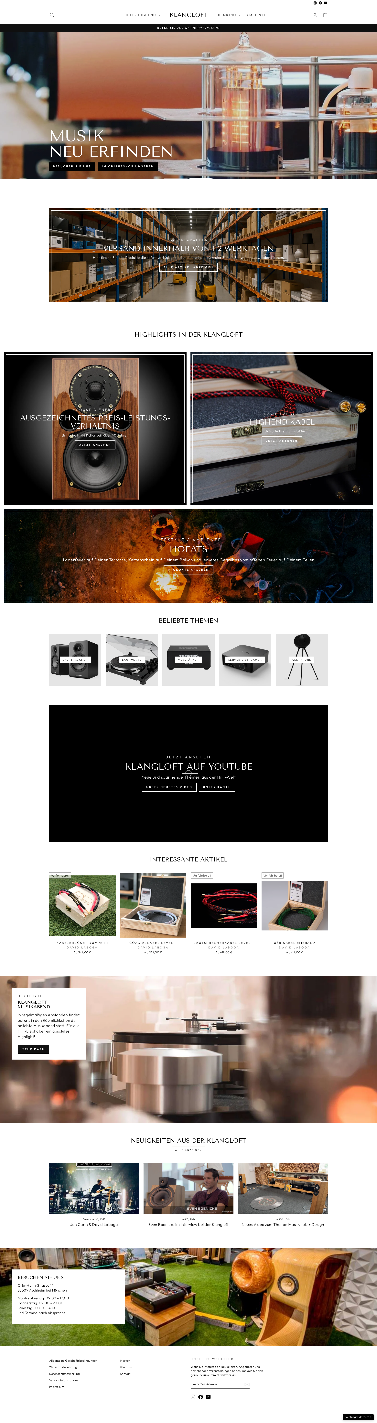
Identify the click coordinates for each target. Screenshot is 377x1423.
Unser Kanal (217, 787)
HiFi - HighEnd (142, 15)
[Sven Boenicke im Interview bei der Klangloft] (189, 1188)
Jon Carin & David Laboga (94, 1224)
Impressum (56, 1387)
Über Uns (126, 1367)
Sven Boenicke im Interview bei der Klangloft (188, 1224)
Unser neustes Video (169, 787)
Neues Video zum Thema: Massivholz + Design (283, 1224)
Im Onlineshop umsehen (128, 166)
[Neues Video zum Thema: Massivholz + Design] (283, 1188)
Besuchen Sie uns (72, 166)
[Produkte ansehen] (188, 556)
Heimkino (227, 15)
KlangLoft (188, 14)
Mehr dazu (33, 1049)
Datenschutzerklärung (64, 1374)
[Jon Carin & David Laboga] (94, 1188)
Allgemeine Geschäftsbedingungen (73, 1360)
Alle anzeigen (188, 1150)
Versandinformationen (64, 1380)
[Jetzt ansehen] (95, 428)
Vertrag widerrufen (358, 1417)
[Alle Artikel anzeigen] (188, 255)
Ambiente (256, 15)
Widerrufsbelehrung (63, 1367)
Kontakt (125, 1374)
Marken (125, 1360)
